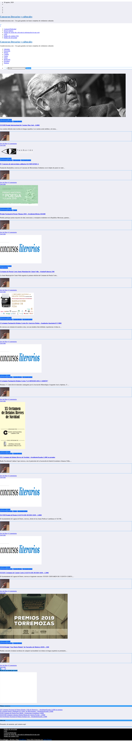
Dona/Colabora (8, 31)
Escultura (7, 61)
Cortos (6, 56)
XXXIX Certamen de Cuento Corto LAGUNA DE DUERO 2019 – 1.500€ (24, 573)
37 (5, 669)
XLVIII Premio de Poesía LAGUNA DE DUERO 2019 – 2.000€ (21, 515)
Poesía (15, 210)
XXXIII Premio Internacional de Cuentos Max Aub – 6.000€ (20, 125)
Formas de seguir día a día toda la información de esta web (22, 32)
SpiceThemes (47, 739)
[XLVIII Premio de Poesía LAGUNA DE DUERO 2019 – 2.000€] (21, 506)
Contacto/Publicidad (10, 29)
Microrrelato (17, 160)
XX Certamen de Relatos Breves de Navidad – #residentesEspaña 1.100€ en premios (27, 457)
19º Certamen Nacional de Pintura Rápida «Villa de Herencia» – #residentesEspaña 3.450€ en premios (31, 710)
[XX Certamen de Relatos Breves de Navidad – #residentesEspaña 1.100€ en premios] (12, 448)
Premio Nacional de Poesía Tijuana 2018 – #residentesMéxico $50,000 (22, 214)
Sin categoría (4, 268)
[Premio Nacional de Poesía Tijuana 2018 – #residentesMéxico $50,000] (19, 205)
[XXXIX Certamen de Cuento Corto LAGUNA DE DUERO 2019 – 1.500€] (21, 564)
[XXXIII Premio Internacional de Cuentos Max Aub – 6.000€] (63, 116)
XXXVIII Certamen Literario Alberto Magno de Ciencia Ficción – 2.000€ (22, 715)
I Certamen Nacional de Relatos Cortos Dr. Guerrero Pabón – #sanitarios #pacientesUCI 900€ (31, 323)
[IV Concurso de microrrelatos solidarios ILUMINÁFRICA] (19, 155)
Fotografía (7, 51)
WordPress (22, 739)
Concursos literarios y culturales (16, 16)
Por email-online (26, 160)
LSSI (5, 34)
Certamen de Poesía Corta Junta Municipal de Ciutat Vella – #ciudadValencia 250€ (27, 271)
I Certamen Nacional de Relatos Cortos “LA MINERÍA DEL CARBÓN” (24, 381)
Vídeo (6, 58)
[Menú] (0, 24)
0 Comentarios (12, 143)
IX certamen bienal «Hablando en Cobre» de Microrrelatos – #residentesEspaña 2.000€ (26, 711)
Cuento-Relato (17, 121)
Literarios (7, 49)
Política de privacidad (10, 38)
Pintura (6, 52)
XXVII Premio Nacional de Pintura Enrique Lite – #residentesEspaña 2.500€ (23, 716)
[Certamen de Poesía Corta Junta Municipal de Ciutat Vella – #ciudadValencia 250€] (21, 263)
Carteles (6, 54)
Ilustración (7, 59)
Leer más (3, 145)
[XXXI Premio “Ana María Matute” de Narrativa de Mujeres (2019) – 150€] (34, 638)
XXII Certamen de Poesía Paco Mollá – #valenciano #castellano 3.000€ (22, 713)
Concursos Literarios (6, 121)
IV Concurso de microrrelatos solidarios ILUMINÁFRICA (19, 164)
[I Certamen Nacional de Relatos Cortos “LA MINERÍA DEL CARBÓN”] (21, 372)
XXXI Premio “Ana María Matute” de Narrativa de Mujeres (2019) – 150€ (24, 647)
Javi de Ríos (3, 143)
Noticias (6, 63)
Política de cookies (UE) (11, 36)
